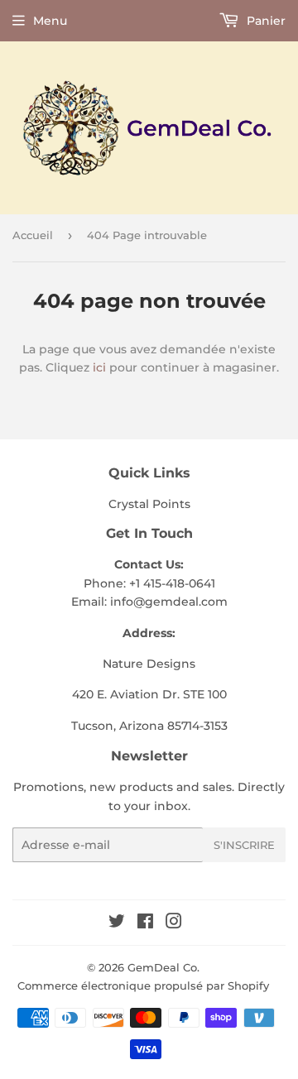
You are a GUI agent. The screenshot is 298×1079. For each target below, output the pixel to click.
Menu (50, 20)
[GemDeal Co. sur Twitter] (116, 923)
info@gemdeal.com (169, 601)
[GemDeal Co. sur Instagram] (174, 923)
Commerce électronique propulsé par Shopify (143, 985)
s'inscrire (244, 844)
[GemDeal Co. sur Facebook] (145, 923)
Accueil (32, 235)
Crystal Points (149, 503)
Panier (264, 20)
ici (99, 367)
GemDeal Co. (163, 967)
